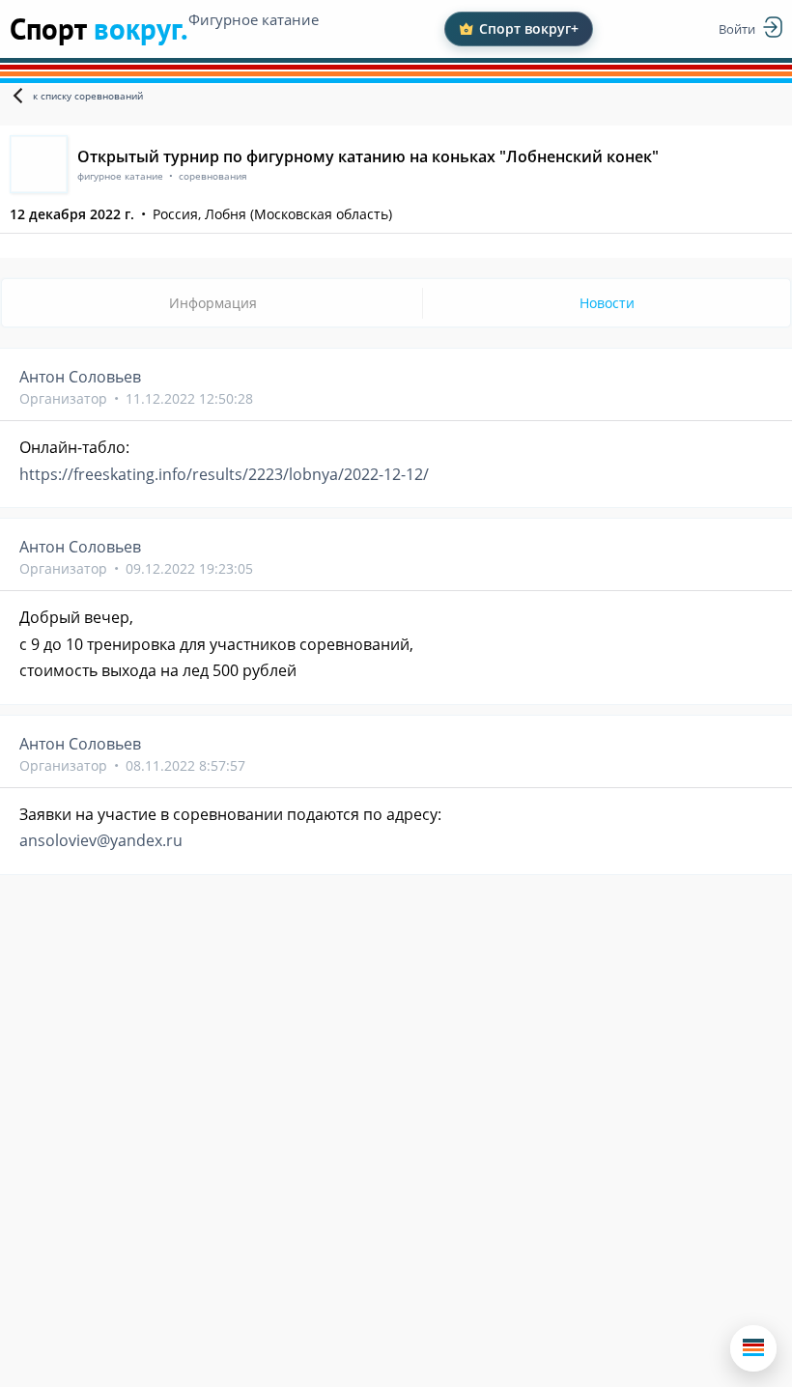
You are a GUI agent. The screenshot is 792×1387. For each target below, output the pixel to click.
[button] (753, 1348)
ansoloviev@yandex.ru (101, 840)
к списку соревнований (88, 95)
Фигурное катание (253, 19)
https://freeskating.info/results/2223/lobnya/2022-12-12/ (224, 474)
